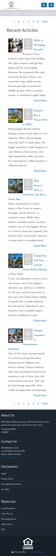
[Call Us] (44, 5)
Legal (3, 474)
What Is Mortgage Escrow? (40, 45)
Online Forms (6, 524)
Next (45, 22)
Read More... (41, 101)
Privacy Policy (7, 479)
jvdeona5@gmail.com (10, 457)
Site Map (5, 489)
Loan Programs (8, 508)
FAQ (3, 530)
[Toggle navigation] (51, 5)
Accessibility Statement (11, 484)
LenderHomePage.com (36, 552)
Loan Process (7, 514)
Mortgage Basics (8, 519)
